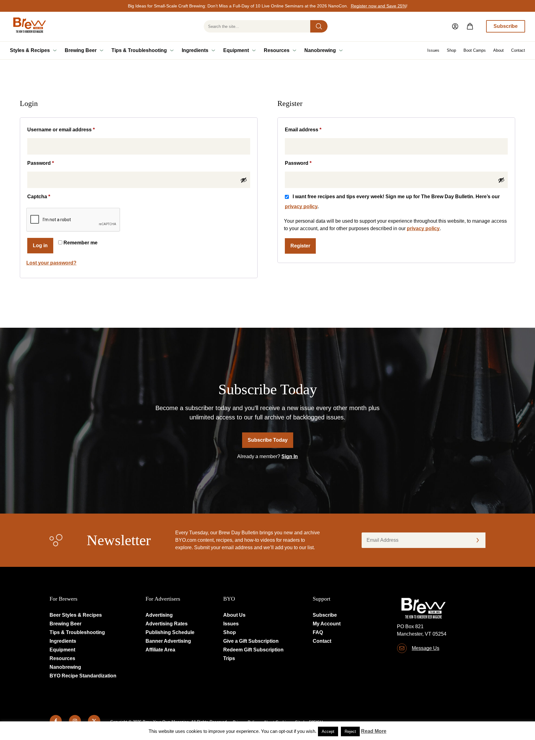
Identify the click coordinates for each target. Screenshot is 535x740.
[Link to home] (28, 26)
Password (51, 163)
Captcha (38, 196)
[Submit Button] (319, 26)
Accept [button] (328, 731)
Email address (314, 129)
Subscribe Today (268, 440)
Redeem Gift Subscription (253, 649)
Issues (433, 50)
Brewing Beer (81, 50)
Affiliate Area (160, 649)
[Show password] (243, 180)
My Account (327, 623)
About (498, 50)
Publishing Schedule (170, 632)
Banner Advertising (168, 641)
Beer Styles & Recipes (76, 615)
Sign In (289, 456)
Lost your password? (51, 262)
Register (300, 245)
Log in (40, 245)
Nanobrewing (320, 50)
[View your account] (455, 26)
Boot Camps (474, 50)
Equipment (236, 50)
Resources (276, 50)
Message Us (425, 648)
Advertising (159, 615)
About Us (234, 615)
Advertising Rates (167, 623)
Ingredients (195, 50)
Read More (373, 731)
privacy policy (301, 206)
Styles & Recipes (30, 50)
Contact (518, 50)
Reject (350, 731)
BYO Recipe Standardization (83, 675)
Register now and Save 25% (378, 5)
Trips (229, 658)
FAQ (318, 632)
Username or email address (71, 129)
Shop (451, 50)
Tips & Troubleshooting (139, 50)
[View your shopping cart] (470, 26)
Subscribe (506, 26)
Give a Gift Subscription (251, 641)
